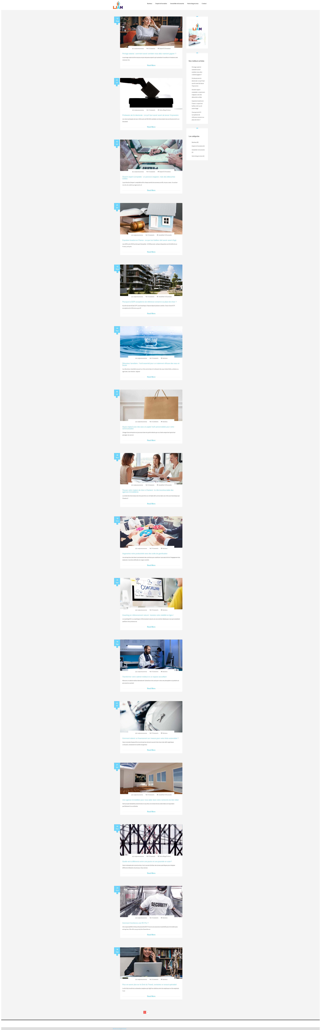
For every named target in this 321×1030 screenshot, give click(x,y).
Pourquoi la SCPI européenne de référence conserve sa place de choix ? (149, 301)
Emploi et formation (165, 48)
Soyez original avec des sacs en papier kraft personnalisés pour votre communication (148, 427)
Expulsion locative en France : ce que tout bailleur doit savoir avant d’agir (149, 240)
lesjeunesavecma (139, 48)
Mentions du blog (117, 1028)
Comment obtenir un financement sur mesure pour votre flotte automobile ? (150, 738)
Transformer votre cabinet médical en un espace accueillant (144, 676)
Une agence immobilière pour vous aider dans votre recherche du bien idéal (150, 800)
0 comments (151, 48)
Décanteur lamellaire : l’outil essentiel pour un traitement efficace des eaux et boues (150, 364)
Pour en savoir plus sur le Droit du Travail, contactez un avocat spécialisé (149, 984)
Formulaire (123, 1028)
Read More (151, 65)
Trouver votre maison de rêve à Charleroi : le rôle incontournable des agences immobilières (147, 491)
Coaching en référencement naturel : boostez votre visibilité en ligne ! (148, 615)
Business (165, 358)
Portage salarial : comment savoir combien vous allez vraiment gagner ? (149, 53)
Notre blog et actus (165, 110)
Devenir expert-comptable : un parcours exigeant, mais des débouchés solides (148, 177)
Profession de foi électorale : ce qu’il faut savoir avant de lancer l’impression (150, 115)
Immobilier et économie (165, 235)
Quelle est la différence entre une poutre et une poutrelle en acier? (147, 861)
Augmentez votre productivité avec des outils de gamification (144, 553)
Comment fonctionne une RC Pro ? (135, 923)
